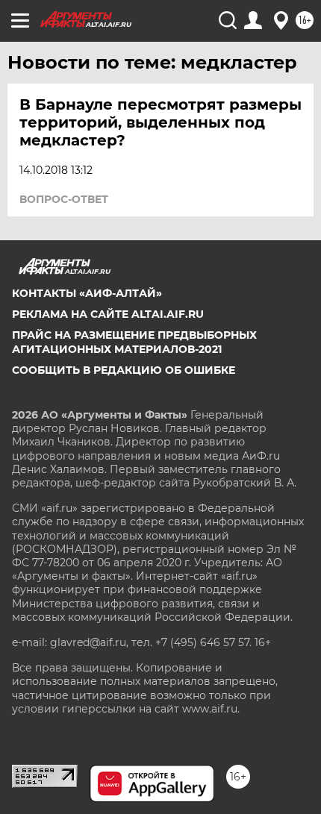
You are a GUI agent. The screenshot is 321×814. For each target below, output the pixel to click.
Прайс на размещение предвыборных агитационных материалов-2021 (134, 341)
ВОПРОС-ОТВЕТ (63, 199)
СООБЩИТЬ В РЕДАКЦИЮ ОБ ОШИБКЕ (123, 370)
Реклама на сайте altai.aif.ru (108, 314)
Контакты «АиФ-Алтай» (87, 293)
